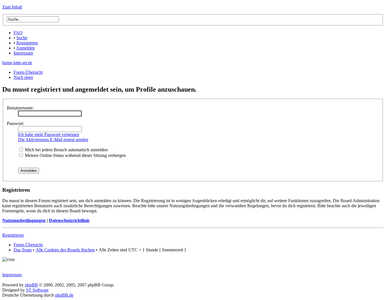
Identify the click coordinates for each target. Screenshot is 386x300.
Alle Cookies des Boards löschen (65, 249)
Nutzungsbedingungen (23, 220)
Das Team (23, 249)
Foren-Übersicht (28, 72)
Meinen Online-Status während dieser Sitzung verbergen (75, 155)
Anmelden (25, 48)
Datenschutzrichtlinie (69, 220)
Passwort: (15, 123)
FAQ (18, 32)
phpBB (31, 284)
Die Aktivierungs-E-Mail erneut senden (53, 139)
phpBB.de (64, 295)
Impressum (23, 53)
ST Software (37, 290)
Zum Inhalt (12, 7)
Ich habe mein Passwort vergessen (48, 134)
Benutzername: (20, 107)
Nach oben (23, 77)
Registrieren (27, 42)
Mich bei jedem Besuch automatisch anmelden (66, 149)
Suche (21, 37)
